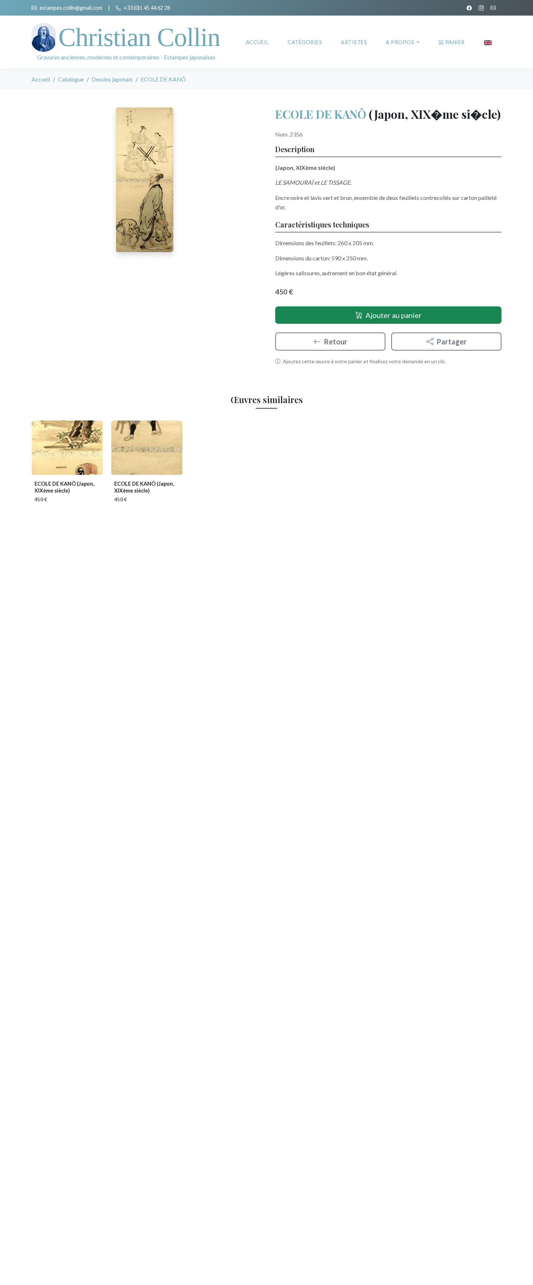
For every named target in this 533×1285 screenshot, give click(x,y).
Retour (335, 341)
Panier (455, 42)
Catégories (305, 42)
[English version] (488, 42)
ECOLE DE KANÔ (320, 114)
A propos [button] (401, 42)
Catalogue (71, 79)
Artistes (354, 42)
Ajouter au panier (393, 315)
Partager (452, 341)
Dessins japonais (112, 79)
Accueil (257, 42)
